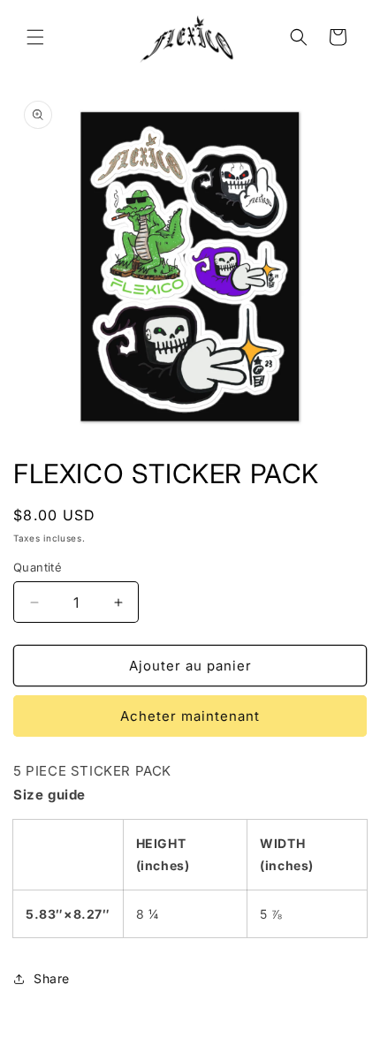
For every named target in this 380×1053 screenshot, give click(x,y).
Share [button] (52, 978)
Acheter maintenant (190, 716)
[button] (35, 37)
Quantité (37, 567)
